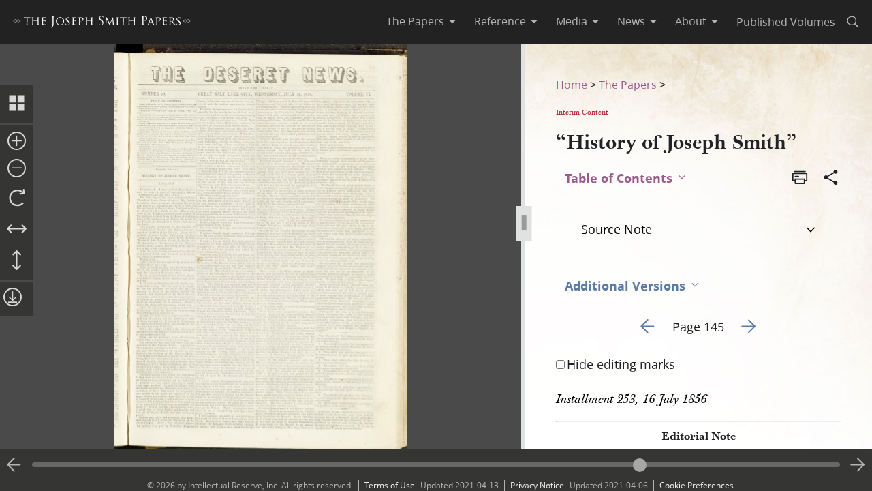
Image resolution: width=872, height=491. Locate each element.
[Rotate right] (16, 198)
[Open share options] (831, 179)
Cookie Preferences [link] (696, 485)
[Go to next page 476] (858, 465)
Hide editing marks (621, 364)
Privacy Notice (537, 485)
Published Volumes (785, 21)
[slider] (436, 464)
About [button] (690, 21)
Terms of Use (389, 485)
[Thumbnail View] (16, 104)
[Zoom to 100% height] (16, 261)
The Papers (628, 84)
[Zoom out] (16, 169)
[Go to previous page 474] (14, 465)
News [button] (631, 21)
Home (571, 84)
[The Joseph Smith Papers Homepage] (102, 23)
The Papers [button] (415, 21)
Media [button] (571, 21)
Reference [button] (500, 21)
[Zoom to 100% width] (16, 230)
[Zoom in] (16, 142)
